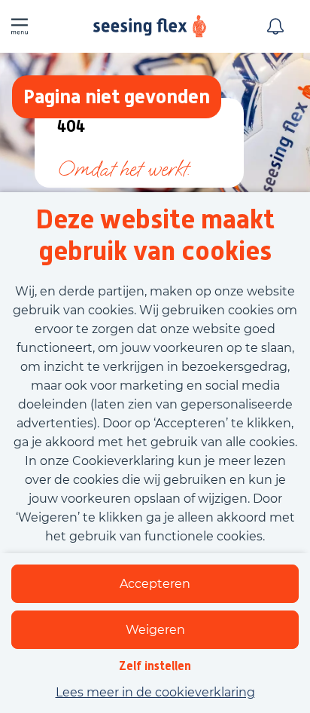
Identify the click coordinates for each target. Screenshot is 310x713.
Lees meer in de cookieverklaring (155, 692)
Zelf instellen (155, 666)
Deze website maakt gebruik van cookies (155, 235)
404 (71, 127)
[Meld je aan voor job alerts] (275, 26)
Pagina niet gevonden (116, 96)
